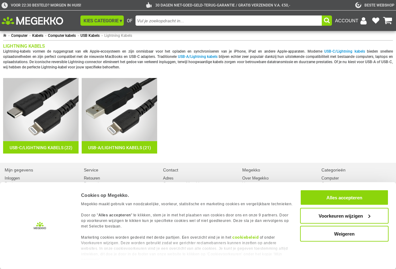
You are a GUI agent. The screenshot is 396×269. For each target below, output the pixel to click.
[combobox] (229, 20)
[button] (102, 20)
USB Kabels (90, 35)
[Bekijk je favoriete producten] (375, 20)
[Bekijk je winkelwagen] (387, 20)
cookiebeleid (245, 237)
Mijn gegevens (19, 169)
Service (91, 169)
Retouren (92, 178)
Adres (168, 178)
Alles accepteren (344, 197)
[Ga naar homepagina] (39, 21)
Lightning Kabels (118, 35)
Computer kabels (62, 35)
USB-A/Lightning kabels (198, 56)
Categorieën (333, 169)
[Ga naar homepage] (4, 35)
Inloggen (12, 178)
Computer (19, 35)
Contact (170, 169)
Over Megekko (255, 178)
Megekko (251, 169)
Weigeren (344, 233)
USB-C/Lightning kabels (344, 51)
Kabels (37, 35)
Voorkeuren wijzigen (341, 215)
